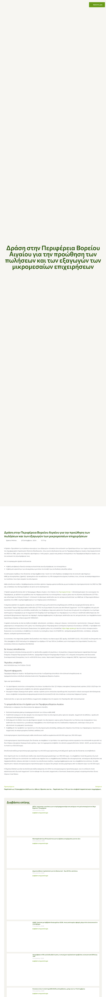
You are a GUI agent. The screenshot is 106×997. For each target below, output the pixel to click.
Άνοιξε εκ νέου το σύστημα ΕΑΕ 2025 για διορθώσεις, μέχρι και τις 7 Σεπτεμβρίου (59, 989)
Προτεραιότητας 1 (65, 592)
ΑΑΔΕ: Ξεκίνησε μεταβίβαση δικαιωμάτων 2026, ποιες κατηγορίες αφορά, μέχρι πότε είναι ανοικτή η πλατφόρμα (65, 923)
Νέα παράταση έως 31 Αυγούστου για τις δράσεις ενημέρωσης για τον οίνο (56, 839)
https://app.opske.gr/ (69, 628)
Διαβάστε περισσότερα (40, 813)
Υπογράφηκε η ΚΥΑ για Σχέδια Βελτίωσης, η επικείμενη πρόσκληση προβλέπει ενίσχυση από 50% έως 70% (65, 955)
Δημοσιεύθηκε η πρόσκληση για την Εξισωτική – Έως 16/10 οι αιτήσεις (55, 871)
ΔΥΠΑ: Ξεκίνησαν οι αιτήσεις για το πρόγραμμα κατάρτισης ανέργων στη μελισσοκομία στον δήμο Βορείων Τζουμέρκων (64, 807)
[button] (13, 4)
